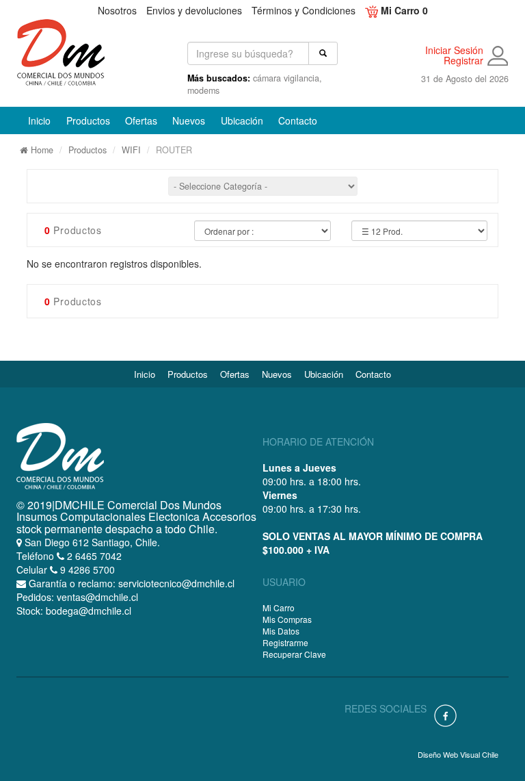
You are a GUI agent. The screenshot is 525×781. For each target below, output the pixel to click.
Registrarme (285, 642)
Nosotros (117, 10)
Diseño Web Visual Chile (458, 754)
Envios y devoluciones (194, 10)
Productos (87, 150)
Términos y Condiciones (303, 10)
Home (40, 150)
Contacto (301, 120)
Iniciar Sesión (454, 50)
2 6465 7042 (93, 556)
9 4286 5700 (86, 569)
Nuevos (192, 120)
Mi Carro (278, 607)
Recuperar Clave (294, 654)
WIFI (131, 150)
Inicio (43, 120)
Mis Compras (287, 619)
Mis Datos (280, 631)
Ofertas (145, 120)
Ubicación (246, 120)
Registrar (463, 60)
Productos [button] (88, 120)
